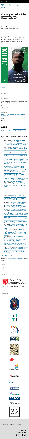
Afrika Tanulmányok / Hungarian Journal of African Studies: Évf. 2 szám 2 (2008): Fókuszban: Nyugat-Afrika (15, 185)
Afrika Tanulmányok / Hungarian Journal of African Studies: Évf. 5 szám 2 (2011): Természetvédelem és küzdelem (15, 155)
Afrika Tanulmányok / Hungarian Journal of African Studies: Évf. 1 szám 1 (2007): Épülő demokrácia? (15, 208)
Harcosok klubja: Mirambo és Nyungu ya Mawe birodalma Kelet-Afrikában (14, 158)
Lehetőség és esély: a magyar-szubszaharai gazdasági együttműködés (14, 196)
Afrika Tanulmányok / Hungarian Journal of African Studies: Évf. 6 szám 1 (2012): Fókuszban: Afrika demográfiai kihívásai (16, 180)
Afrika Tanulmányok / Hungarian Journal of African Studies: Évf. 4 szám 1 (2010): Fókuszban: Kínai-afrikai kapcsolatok (15, 250)
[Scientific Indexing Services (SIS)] (14, 394)
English (3, 267)
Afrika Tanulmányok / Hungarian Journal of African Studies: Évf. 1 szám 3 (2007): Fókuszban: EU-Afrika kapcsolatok (15, 245)
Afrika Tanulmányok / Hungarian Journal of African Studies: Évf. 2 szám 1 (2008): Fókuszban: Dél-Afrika (15, 150)
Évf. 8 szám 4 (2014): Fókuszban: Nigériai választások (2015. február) (13, 6)
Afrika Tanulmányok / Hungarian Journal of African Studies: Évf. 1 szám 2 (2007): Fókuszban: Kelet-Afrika (15, 199)
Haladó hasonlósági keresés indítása (16, 258)
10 (9, 255)
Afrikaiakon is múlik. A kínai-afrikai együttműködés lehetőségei (16, 248)
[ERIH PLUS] (14, 390)
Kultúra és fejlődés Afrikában (17, 224)
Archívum (8, 4)
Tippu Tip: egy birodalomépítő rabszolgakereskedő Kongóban (15, 172)
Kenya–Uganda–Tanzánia (17, 206)
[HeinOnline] (14, 399)
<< (1, 189)
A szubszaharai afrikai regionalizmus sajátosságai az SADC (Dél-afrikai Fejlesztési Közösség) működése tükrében (15, 212)
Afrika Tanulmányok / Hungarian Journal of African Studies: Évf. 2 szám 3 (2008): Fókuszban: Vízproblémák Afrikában (14, 239)
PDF (4, 87)
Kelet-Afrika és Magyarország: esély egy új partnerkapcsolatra (15, 242)
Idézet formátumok (6, 107)
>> (11, 255)
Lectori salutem (12, 202)
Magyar (3, 269)
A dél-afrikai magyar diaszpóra (17, 218)
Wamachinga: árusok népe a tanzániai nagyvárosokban (14, 141)
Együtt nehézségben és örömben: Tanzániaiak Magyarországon (15, 177)
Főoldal (2, 4)
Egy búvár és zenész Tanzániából (19, 152)
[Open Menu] (1, 1)
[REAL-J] (14, 416)
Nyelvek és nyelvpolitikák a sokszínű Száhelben (13, 165)
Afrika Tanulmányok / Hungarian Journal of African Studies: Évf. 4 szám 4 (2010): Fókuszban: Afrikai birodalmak (16, 161)
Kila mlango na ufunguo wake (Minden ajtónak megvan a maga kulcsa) (15, 231)
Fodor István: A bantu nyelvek (18, 182)
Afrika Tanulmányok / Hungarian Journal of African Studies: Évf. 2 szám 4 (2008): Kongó (14, 174)
